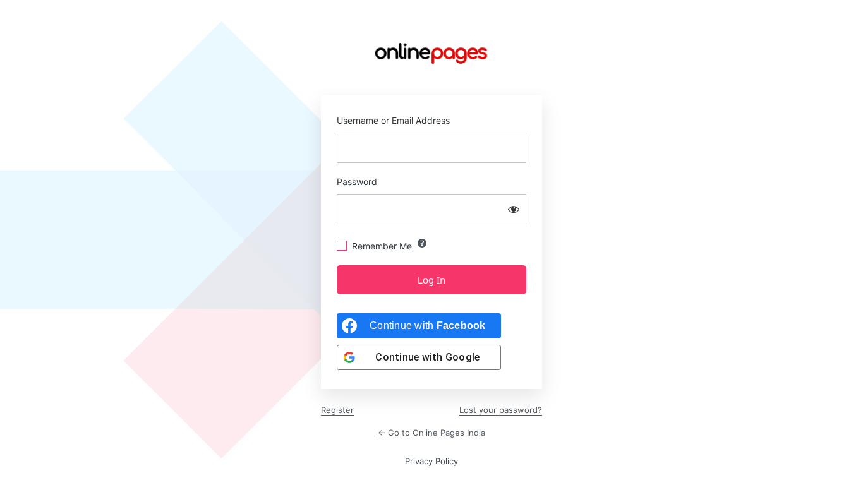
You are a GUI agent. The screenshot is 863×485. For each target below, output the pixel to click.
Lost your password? (500, 410)
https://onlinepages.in (431, 53)
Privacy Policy (431, 461)
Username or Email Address (393, 120)
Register (337, 410)
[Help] (422, 243)
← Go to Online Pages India (431, 433)
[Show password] (513, 209)
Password (357, 181)
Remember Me (382, 246)
